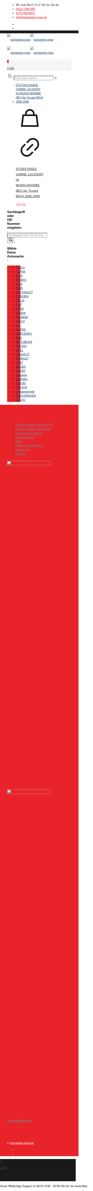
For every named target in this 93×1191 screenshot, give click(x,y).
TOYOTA (21, 387)
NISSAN (21, 346)
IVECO (20, 321)
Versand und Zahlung (29, 433)
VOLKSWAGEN (26, 395)
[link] (56, 78)
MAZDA (21, 329)
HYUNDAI (22, 317)
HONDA (21, 313)
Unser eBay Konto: (19, 1120)
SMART (21, 371)
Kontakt (21, 453)
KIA (18, 325)
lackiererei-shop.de (22, 1143)
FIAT (19, 304)
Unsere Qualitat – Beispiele (33, 429)
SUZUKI (21, 383)
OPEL (19, 350)
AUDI (19, 284)
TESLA (20, 267)
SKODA (21, 366)
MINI (19, 337)
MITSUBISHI (24, 342)
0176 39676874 (25, 13)
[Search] (10, 240)
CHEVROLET (24, 292)
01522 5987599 (25, 9)
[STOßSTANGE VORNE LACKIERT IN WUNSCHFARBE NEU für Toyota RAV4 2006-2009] (30, 93)
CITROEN (22, 296)
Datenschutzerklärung (29, 445)
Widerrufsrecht (25, 437)
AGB (19, 441)
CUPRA (21, 271)
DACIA (20, 300)
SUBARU (21, 379)
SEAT (19, 362)
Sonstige (21, 375)
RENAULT (22, 358)
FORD (20, 309)
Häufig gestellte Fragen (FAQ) (34, 425)
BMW (19, 288)
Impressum (23, 449)
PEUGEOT (23, 354)
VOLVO (20, 399)
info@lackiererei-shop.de (31, 17)
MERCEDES (24, 333)
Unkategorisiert (25, 391)
